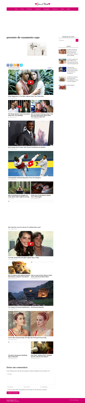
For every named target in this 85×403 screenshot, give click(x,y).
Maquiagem (46, 9)
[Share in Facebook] (8, 65)
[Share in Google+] (18, 65)
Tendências (38, 9)
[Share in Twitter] (21, 65)
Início (16, 9)
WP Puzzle (76, 400)
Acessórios (55, 9)
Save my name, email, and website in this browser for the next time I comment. (27, 389)
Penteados (29, 9)
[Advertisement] (42, 24)
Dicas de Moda (10, 400)
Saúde (62, 9)
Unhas (22, 9)
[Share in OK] (14, 65)
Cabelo (68, 9)
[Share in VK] (11, 65)
